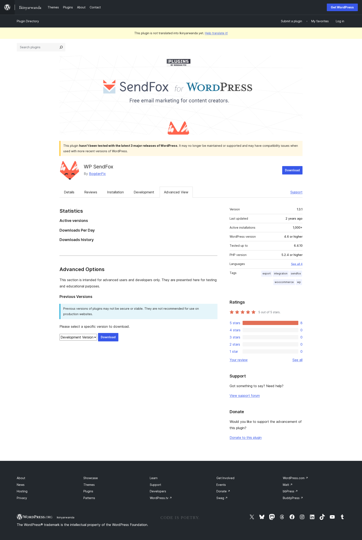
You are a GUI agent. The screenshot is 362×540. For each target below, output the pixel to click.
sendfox (296, 273)
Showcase (90, 478)
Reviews (90, 192)
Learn (154, 478)
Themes (89, 484)
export (266, 273)
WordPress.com (295, 478)
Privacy (22, 498)
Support (296, 192)
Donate (223, 491)
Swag (222, 498)
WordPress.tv (161, 498)
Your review (239, 360)
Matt (288, 484)
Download (292, 170)
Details (69, 192)
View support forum (245, 395)
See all (297, 360)
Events (221, 484)
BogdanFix (97, 174)
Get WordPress (342, 7)
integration (280, 273)
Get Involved (225, 478)
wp (299, 282)
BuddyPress (293, 498)
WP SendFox (98, 167)
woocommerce (284, 282)
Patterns (89, 498)
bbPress (290, 491)
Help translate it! (216, 33)
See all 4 (297, 264)
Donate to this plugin (246, 437)
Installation (115, 192)
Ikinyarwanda (65, 517)
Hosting (22, 491)
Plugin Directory (28, 21)
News (21, 484)
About (21, 478)
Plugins (88, 491)
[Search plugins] (61, 47)
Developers (158, 491)
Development (144, 192)
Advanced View (176, 192)
